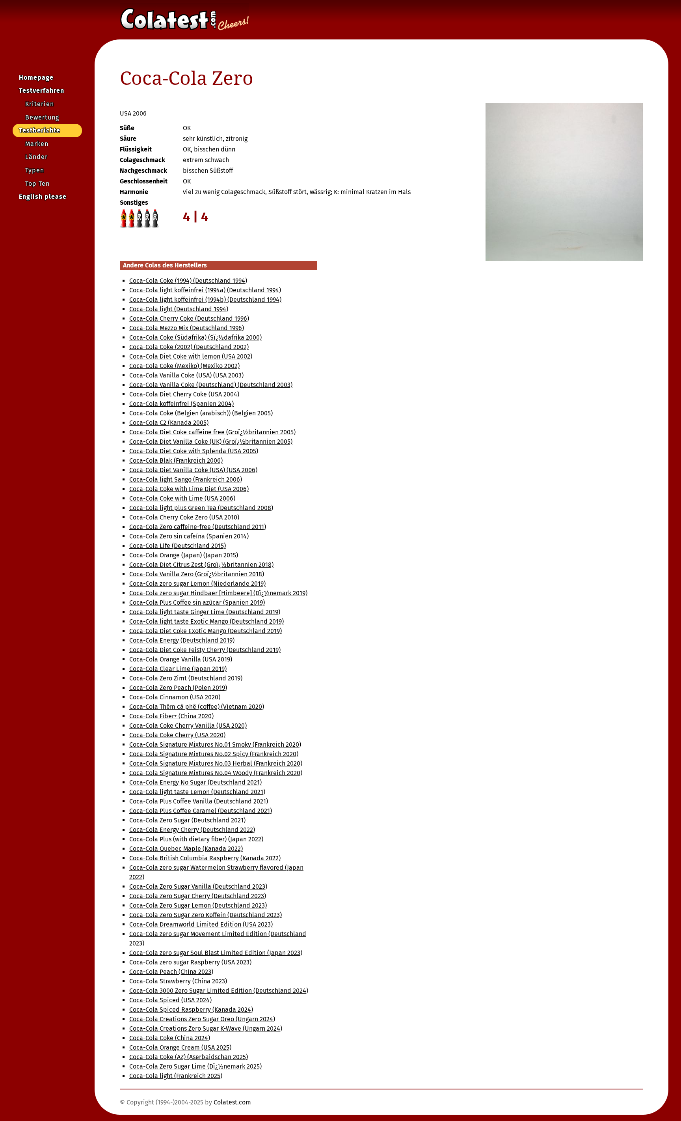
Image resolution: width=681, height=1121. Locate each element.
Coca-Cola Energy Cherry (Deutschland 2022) (192, 829)
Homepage (36, 77)
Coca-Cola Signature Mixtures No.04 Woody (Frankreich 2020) (215, 773)
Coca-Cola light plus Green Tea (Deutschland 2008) (201, 508)
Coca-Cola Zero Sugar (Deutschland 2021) (187, 820)
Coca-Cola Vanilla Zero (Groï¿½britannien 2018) (196, 574)
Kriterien (39, 104)
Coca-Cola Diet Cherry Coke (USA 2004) (184, 394)
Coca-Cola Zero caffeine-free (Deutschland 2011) (197, 527)
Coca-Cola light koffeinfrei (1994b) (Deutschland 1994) (205, 299)
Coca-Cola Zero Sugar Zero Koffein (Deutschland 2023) (205, 915)
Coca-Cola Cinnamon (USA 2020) (174, 697)
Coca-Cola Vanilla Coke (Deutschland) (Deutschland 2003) (210, 385)
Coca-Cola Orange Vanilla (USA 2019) (180, 659)
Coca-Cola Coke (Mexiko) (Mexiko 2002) (184, 366)
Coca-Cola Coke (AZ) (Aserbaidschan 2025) (188, 1057)
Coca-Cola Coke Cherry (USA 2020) (177, 735)
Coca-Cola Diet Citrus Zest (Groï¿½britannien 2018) (201, 564)
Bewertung (42, 117)
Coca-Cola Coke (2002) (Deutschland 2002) (189, 347)
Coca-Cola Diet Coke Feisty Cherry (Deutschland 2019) (205, 650)
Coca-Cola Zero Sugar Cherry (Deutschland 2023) (197, 896)
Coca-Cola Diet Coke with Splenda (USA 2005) (193, 451)
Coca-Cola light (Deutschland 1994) (178, 309)
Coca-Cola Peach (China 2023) (171, 971)
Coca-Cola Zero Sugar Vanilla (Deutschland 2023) (198, 886)
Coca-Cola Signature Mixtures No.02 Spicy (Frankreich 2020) (213, 754)
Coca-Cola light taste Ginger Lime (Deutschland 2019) (204, 612)
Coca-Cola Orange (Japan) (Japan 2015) (183, 555)
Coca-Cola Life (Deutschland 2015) (177, 545)
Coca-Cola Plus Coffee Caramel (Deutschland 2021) (200, 811)
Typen (34, 170)
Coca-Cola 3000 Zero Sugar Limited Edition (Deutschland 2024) (218, 990)
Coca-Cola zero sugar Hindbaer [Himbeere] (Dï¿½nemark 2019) (218, 593)
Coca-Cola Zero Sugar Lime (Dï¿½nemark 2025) (195, 1066)
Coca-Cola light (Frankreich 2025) (175, 1076)
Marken (36, 144)
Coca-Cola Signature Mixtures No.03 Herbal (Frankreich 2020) (215, 763)
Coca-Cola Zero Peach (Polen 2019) (178, 687)
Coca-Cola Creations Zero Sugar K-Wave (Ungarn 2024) (205, 1028)
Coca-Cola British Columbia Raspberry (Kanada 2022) (205, 858)
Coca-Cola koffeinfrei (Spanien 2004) (181, 403)
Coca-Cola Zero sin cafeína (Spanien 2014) (189, 536)
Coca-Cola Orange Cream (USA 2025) (180, 1047)
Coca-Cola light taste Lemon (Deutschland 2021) (197, 792)
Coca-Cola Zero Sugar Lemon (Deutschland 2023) (198, 905)
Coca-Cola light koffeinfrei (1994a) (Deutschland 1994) (205, 290)
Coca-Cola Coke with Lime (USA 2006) (182, 498)
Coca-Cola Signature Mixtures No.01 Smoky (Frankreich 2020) (215, 744)
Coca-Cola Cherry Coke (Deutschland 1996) (189, 318)
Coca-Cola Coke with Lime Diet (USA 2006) (189, 489)
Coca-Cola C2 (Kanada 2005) (168, 422)
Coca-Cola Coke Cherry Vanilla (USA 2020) (188, 725)
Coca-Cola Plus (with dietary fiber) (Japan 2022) (196, 839)
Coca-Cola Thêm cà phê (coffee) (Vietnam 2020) (196, 706)
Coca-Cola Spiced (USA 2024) (170, 1000)
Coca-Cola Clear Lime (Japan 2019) (178, 669)
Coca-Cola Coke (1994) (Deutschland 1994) (188, 280)
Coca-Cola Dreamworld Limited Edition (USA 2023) (201, 924)
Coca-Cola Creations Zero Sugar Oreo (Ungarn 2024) (202, 1019)
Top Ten (37, 183)
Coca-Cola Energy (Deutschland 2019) (181, 640)
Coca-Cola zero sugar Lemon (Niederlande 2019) (197, 583)
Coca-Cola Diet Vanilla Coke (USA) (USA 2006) (193, 470)
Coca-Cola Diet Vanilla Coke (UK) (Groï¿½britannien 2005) (210, 441)
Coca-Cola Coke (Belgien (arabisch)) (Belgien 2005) (201, 413)
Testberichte (39, 130)
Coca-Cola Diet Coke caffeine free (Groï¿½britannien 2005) (212, 432)
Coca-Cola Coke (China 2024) (169, 1038)
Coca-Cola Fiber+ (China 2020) (171, 716)
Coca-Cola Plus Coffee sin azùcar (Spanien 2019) (197, 602)
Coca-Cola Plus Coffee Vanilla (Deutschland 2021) (198, 801)
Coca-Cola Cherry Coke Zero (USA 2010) (184, 517)
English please (43, 196)
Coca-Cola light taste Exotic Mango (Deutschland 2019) (206, 621)
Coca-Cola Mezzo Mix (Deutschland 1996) (186, 328)
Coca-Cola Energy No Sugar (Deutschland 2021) (195, 782)
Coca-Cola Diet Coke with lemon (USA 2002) (190, 356)
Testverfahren (41, 90)
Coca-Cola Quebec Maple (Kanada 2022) (186, 848)
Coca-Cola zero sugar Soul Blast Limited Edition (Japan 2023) (215, 953)
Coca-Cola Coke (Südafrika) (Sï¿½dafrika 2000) (195, 337)
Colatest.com (232, 1102)
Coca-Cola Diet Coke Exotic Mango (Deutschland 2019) (205, 631)
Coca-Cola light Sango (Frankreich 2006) (185, 479)
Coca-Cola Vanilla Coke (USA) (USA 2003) (186, 375)
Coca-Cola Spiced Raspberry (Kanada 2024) (191, 1009)
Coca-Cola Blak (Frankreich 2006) (176, 460)
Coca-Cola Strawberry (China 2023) (178, 981)
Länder (36, 157)
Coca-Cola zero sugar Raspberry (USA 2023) (190, 962)
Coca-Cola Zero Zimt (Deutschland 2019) (185, 678)
